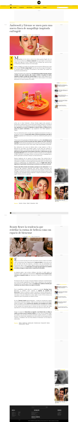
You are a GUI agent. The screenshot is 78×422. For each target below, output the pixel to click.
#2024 (37, 203)
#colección (20, 203)
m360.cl (29, 236)
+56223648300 (33, 418)
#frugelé (28, 203)
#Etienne (24, 203)
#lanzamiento (32, 203)
